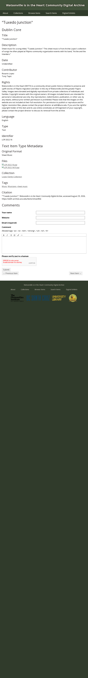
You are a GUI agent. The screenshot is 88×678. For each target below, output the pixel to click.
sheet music (22, 186)
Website (5, 218)
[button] (3, 235)
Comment (6, 227)
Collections (18, 13)
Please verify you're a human (15, 256)
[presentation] (3, 235)
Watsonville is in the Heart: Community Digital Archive (45, 5)
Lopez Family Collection (12, 176)
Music (4, 186)
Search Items (51, 13)
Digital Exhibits (68, 13)
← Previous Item (10, 273)
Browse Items (34, 13)
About (5, 13)
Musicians (12, 186)
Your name (7, 212)
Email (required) (9, 223)
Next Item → (75, 273)
